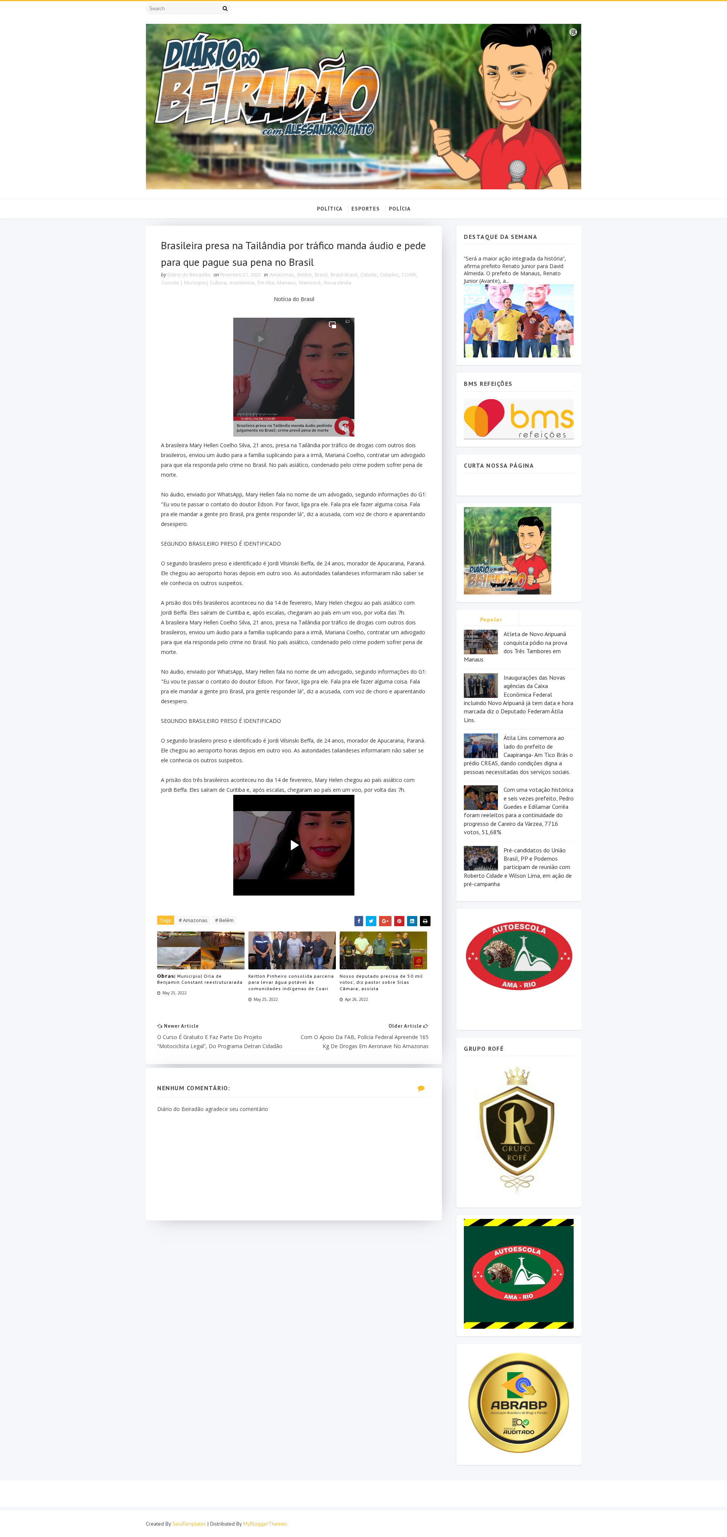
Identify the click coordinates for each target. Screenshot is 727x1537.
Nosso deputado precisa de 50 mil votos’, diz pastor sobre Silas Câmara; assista (381, 982)
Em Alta (265, 282)
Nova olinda (337, 282)
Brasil (321, 274)
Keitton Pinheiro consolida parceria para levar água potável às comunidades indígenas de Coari (291, 982)
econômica (241, 282)
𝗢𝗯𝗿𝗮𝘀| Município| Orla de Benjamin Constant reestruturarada (200, 979)
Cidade (368, 274)
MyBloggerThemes (265, 1523)
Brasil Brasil (344, 274)
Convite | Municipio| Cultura (194, 282)
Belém (304, 274)
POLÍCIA (399, 208)
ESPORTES (365, 208)
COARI (409, 274)
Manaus (286, 282)
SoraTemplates (189, 1523)
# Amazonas (193, 920)
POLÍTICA (329, 208)
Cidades (389, 274)
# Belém (224, 920)
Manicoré (310, 282)
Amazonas (282, 274)
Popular (491, 619)
